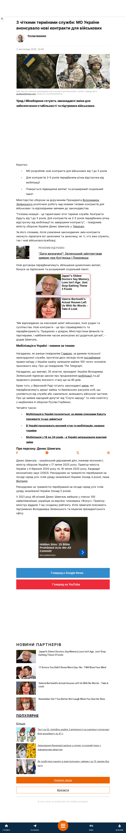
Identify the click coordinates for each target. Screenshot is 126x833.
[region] (63, 136)
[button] (63, 827)
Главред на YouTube (66, 584)
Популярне (27, 716)
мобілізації (85, 375)
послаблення (92, 357)
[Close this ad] (2, 18)
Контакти (63, 790)
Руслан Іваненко (37, 35)
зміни (85, 385)
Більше (20, 723)
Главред (66, 353)
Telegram (78, 226)
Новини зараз (63, 780)
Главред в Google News (67, 573)
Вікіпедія (21, 481)
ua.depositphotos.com (26, 94)
